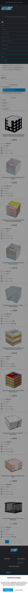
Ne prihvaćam (19, 590)
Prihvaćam (8, 590)
